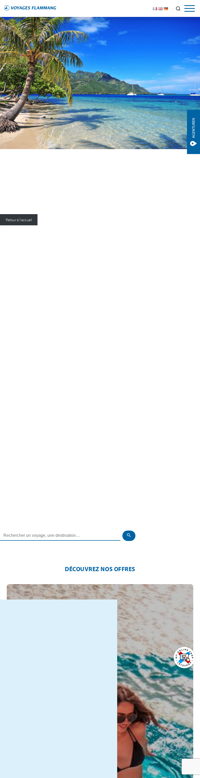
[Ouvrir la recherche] (178, 8)
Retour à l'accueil (19, 219)
